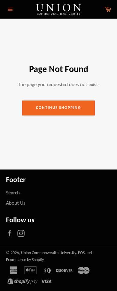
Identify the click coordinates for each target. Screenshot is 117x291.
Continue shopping (58, 108)
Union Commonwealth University (48, 253)
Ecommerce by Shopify (25, 260)
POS (81, 253)
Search (13, 193)
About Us (16, 203)
